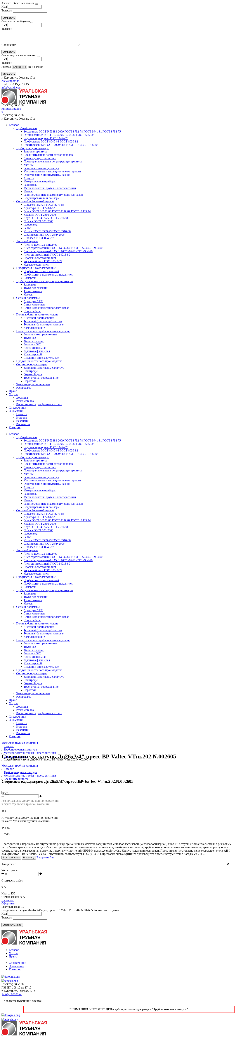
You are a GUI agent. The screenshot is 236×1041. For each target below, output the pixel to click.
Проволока (30, 224)
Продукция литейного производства (39, 361)
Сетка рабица (32, 311)
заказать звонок (11, 108)
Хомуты (29, 178)
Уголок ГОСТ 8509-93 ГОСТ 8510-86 (47, 231)
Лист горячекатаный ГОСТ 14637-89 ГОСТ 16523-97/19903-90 (63, 247)
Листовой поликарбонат (39, 317)
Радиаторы (30, 184)
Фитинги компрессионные (40, 334)
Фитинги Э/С (32, 344)
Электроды (31, 371)
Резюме (6, 66)
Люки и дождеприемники (40, 158)
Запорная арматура (35, 151)
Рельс (27, 228)
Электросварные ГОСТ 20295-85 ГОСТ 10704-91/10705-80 (61, 144)
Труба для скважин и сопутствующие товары (44, 281)
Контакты (15, 427)
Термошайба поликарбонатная (43, 321)
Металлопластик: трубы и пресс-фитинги (50, 188)
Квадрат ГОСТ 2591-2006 (40, 214)
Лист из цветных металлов (40, 244)
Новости (21, 414)
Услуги (13, 394)
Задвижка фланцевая (37, 351)
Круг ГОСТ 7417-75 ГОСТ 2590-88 (46, 218)
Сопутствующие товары (31, 364)
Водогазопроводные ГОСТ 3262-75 (46, 138)
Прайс (13, 391)
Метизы (29, 164)
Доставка (22, 397)
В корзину (28, 857)
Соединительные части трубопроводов (48, 154)
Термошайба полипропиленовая (44, 324)
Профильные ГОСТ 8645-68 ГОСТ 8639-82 (51, 141)
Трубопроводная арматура (32, 148)
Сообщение (8, 44)
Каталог (14, 124)
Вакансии (22, 420)
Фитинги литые (34, 341)
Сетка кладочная (34, 304)
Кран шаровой (33, 354)
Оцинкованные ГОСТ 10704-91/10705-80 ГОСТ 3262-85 (59, 134)
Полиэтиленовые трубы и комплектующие (43, 331)
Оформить (8, 903)
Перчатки (30, 381)
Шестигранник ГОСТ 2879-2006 (44, 234)
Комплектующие (34, 327)
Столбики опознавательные (41, 357)
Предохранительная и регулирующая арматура (53, 161)
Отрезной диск (33, 374)
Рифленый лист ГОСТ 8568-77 (43, 261)
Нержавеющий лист (36, 264)
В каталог (7, 900)
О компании (16, 410)
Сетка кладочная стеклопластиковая (46, 307)
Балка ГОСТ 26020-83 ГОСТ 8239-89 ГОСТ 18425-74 (57, 211)
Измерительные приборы (39, 181)
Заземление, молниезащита (33, 384)
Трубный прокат (26, 128)
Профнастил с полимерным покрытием (48, 274)
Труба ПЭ (30, 337)
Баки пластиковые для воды (41, 168)
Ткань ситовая (33, 291)
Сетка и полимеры (28, 297)
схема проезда (10, 80)
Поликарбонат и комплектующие (37, 314)
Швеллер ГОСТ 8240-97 (39, 238)
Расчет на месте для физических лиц (39, 404)
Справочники (17, 407)
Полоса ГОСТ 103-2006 (38, 221)
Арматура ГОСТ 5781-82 (39, 208)
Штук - (5, 833)
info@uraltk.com (11, 87)
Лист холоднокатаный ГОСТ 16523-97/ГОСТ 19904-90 (58, 251)
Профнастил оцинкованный (41, 271)
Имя (4, 6)
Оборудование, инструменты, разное (47, 174)
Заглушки (30, 284)
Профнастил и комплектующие (36, 267)
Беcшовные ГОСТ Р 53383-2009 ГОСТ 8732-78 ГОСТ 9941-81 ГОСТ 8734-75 (72, 131)
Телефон (6, 10)
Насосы (28, 191)
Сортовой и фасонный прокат (35, 201)
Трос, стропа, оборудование (41, 377)
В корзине (46, 857)
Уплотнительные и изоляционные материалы (52, 171)
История (21, 417)
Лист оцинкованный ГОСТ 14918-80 (47, 254)
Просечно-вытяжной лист (40, 257)
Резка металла (25, 401)
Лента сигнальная (35, 347)
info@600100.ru (12, 994)
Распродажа (23, 387)
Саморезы (30, 277)
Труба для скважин (36, 287)
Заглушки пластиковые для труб (44, 367)
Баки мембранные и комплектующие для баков (53, 194)
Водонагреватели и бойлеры (42, 198)
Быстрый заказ (11, 857)
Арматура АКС (33, 301)
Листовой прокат (27, 241)
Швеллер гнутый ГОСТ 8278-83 (44, 204)
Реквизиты (23, 424)
